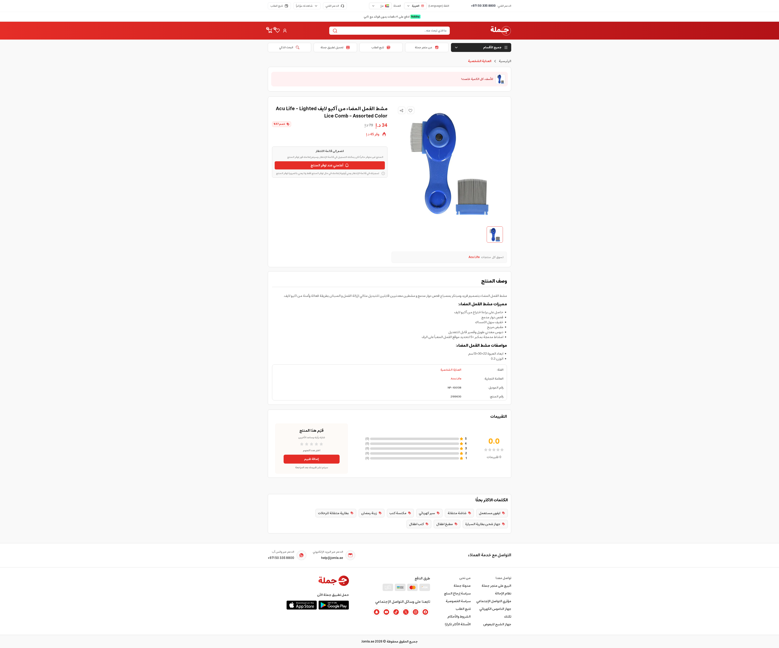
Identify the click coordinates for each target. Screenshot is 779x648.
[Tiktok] (396, 612)
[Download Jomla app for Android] (333, 605)
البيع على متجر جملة (496, 585)
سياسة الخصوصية (458, 601)
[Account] (284, 30)
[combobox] (415, 6)
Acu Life (456, 378)
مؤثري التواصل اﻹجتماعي (493, 601)
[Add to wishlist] (410, 110)
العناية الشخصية (450, 369)
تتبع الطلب (276, 5)
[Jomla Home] (500, 30)
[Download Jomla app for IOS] (301, 605)
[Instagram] (415, 612)
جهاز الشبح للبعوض (497, 624)
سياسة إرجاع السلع (457, 593)
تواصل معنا (503, 578)
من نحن (465, 578)
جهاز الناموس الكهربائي (495, 608)
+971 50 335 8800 (483, 6)
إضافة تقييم (311, 459)
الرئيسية (505, 61)
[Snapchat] (376, 612)
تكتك (507, 616)
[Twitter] (406, 612)
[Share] (401, 110)
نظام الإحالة (503, 593)
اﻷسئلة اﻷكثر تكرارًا (458, 624)
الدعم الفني (332, 5)
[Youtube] (386, 612)
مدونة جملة (462, 585)
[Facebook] (425, 612)
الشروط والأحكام (459, 616)
